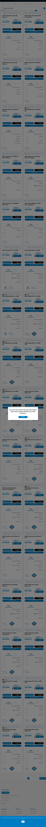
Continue (23, 417)
